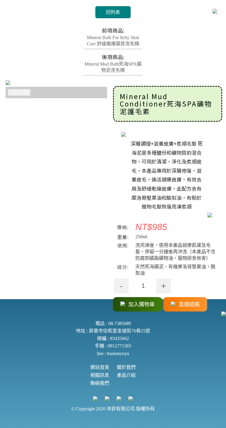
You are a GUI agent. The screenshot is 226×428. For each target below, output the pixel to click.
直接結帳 (188, 304)
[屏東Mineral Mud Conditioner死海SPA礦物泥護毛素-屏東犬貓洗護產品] (56, 83)
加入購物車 (141, 304)
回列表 (113, 12)
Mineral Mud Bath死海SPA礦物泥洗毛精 (113, 63)
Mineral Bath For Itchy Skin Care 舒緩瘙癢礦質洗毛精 (113, 36)
